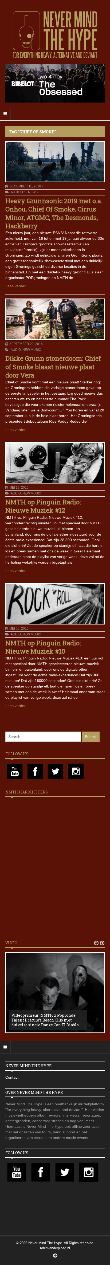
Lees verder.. (16, 286)
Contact (11, 1077)
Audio (16, 350)
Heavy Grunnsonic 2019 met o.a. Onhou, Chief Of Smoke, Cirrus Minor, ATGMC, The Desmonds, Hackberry (54, 213)
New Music (31, 350)
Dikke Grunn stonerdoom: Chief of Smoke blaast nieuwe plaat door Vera (53, 366)
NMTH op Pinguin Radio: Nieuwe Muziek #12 (43, 506)
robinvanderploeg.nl (55, 1248)
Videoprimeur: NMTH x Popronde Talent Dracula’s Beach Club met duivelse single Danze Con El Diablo (45, 1020)
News (33, 192)
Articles (18, 192)
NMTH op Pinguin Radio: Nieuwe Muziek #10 (43, 647)
